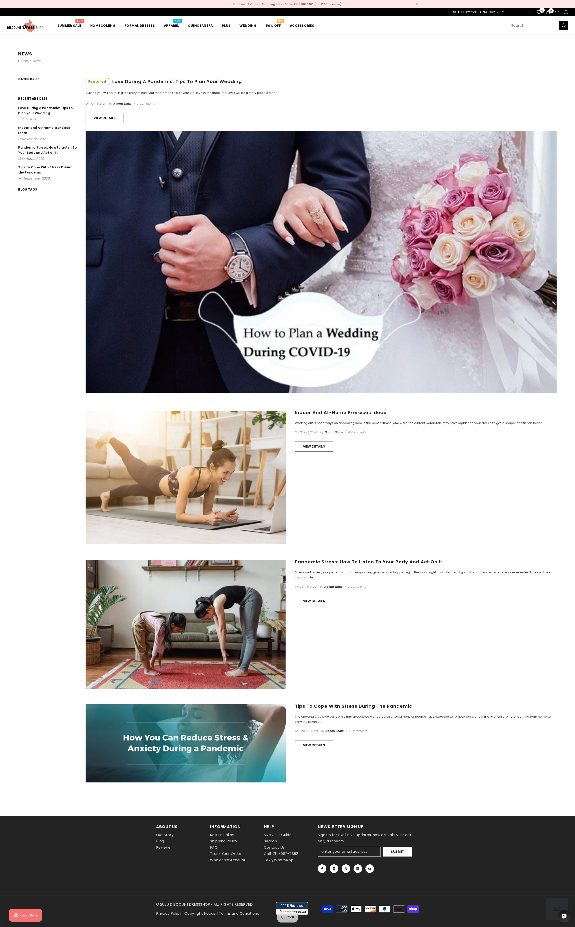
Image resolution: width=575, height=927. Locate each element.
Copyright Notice (200, 913)
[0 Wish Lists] (539, 12)
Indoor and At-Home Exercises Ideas (340, 412)
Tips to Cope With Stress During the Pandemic (353, 706)
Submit (397, 851)
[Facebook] (322, 868)
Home (23, 61)
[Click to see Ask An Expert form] (557, 909)
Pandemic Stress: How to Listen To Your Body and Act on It (368, 562)
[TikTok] (358, 868)
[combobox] (533, 25)
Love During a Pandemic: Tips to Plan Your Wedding (165, 81)
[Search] (538, 25)
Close (417, 4)
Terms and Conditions (239, 913)
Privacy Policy (168, 913)
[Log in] (530, 12)
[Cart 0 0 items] (548, 12)
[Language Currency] (566, 12)
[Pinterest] (346, 868)
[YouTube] (369, 868)
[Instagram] (334, 868)
